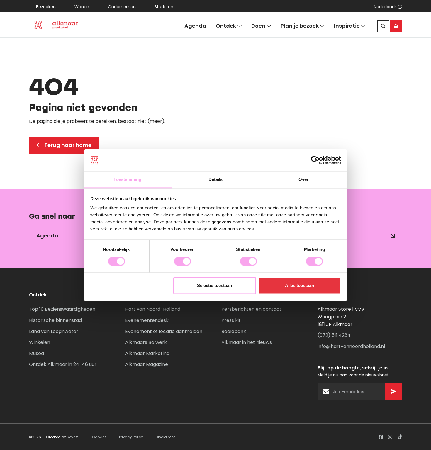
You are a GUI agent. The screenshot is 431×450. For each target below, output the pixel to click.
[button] (388, 6)
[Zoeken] (383, 26)
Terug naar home (67, 145)
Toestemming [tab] (127, 179)
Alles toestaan (299, 285)
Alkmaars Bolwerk (146, 342)
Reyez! (72, 436)
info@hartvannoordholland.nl (351, 346)
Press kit (231, 320)
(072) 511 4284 (334, 335)
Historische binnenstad (55, 320)
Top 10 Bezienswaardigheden (62, 309)
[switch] (182, 261)
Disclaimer (165, 436)
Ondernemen (122, 7)
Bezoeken (46, 7)
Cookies (99, 436)
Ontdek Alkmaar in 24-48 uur (62, 364)
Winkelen (39, 342)
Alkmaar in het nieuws (246, 342)
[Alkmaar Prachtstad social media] (381, 437)
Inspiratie (347, 25)
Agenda (195, 25)
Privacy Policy (131, 436)
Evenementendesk (147, 320)
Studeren (164, 7)
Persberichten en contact (251, 309)
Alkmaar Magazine (146, 364)
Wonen (81, 7)
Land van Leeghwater (53, 331)
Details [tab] (215, 179)
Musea (36, 353)
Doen (258, 25)
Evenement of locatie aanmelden (163, 331)
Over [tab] (303, 179)
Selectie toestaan (214, 285)
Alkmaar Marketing (147, 353)
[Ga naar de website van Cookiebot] (315, 160)
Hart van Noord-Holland (152, 309)
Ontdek (226, 25)
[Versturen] (393, 391)
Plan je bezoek (300, 25)
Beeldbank (233, 331)
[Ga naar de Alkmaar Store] (396, 26)
